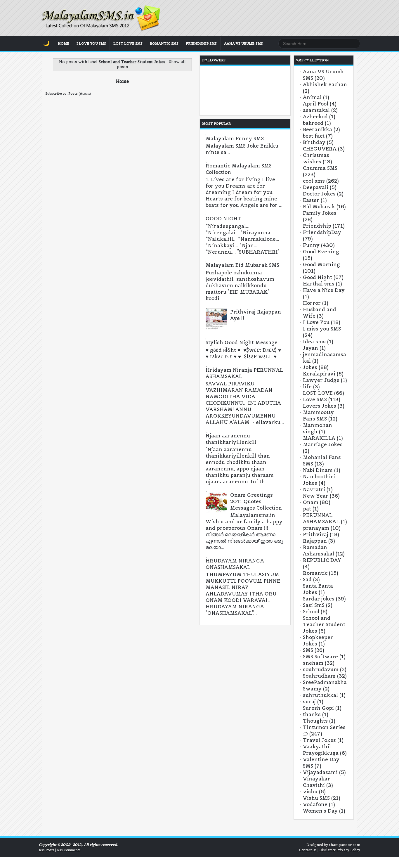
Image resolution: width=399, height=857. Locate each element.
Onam (310, 502)
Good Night (317, 277)
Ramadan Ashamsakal (318, 550)
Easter (311, 200)
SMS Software (320, 656)
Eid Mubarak (319, 206)
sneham (313, 663)
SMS (308, 650)
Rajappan (315, 541)
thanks (312, 714)
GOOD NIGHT (223, 218)
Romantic (315, 573)
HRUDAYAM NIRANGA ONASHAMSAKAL (235, 564)
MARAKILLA (319, 438)
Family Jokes (319, 213)
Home (63, 43)
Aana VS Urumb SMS (243, 43)
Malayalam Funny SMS (235, 138)
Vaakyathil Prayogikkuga (321, 749)
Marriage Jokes (323, 444)
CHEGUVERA (319, 149)
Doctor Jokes (319, 194)
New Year (315, 496)
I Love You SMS (91, 43)
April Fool (315, 104)
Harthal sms (318, 284)
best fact (314, 136)
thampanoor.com (344, 844)
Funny (311, 245)
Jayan (310, 348)
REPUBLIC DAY (322, 560)
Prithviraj (315, 534)
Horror (312, 303)
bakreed (313, 123)
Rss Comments (69, 850)
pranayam (316, 528)
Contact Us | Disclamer (317, 850)
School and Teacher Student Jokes (324, 624)
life (307, 386)
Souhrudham (319, 676)
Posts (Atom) (79, 93)
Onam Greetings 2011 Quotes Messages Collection (256, 501)
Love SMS (315, 399)
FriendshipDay (322, 232)
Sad (307, 579)
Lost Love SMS (128, 43)
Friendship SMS (201, 43)
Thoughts (315, 721)
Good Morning (321, 264)
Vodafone (315, 804)
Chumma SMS (320, 168)
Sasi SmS (314, 605)
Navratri (314, 489)
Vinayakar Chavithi (316, 781)
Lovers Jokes (319, 406)
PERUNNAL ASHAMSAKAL (321, 518)
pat (307, 508)
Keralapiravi (319, 373)
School (311, 611)
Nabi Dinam (318, 470)
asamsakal (316, 110)
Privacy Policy (348, 850)
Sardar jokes (318, 598)
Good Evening (321, 251)
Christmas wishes (316, 158)
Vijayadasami (320, 772)
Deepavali (315, 187)
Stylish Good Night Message (241, 342)
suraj (309, 701)
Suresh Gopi (318, 708)
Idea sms (314, 341)
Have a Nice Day (324, 290)
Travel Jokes (319, 740)
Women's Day (320, 811)
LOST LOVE (318, 393)
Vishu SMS (316, 798)
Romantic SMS (164, 43)
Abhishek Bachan (325, 84)
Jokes (310, 367)
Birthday (314, 142)
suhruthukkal (320, 695)
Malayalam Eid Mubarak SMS (242, 265)
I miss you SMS (322, 329)
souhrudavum (321, 669)
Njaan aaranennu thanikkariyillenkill (231, 438)
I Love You (316, 322)
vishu (310, 791)
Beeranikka (317, 129)
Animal (312, 97)
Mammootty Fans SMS (318, 415)
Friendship (317, 226)
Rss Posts (46, 850)
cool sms (314, 181)
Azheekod (315, 116)
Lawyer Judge (321, 380)
